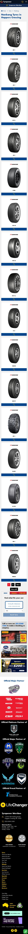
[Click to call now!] (22, 2)
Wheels (4, 864)
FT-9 (14, 330)
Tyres (3, 852)
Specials (4, 876)
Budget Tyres (5, 897)
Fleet (3, 880)
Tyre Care (4, 860)
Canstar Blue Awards (7, 895)
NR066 (14, 576)
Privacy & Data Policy (10, 926)
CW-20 (14, 225)
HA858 (14, 366)
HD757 (14, 401)
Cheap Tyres (5, 899)
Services (4, 870)
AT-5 (14, 155)
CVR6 (14, 190)
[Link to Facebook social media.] (12, 930)
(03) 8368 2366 (10, 821)
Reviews (4, 888)
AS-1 (14, 85)
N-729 (14, 506)
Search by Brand (6, 858)
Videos (4, 886)
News (3, 882)
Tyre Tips (4, 862)
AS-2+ (14, 120)
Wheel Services (6, 874)
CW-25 (14, 260)
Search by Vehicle (6, 854)
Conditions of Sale (20, 926)
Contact (4, 878)
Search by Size (6, 856)
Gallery (4, 884)
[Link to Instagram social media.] (15, 930)
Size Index (4, 893)
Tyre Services (5, 872)
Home (4, 11)
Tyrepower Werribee (15, 5)
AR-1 (14, 50)
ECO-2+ (14, 295)
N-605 (14, 471)
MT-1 (14, 436)
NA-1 (14, 541)
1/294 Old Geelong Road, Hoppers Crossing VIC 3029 (13, 817)
